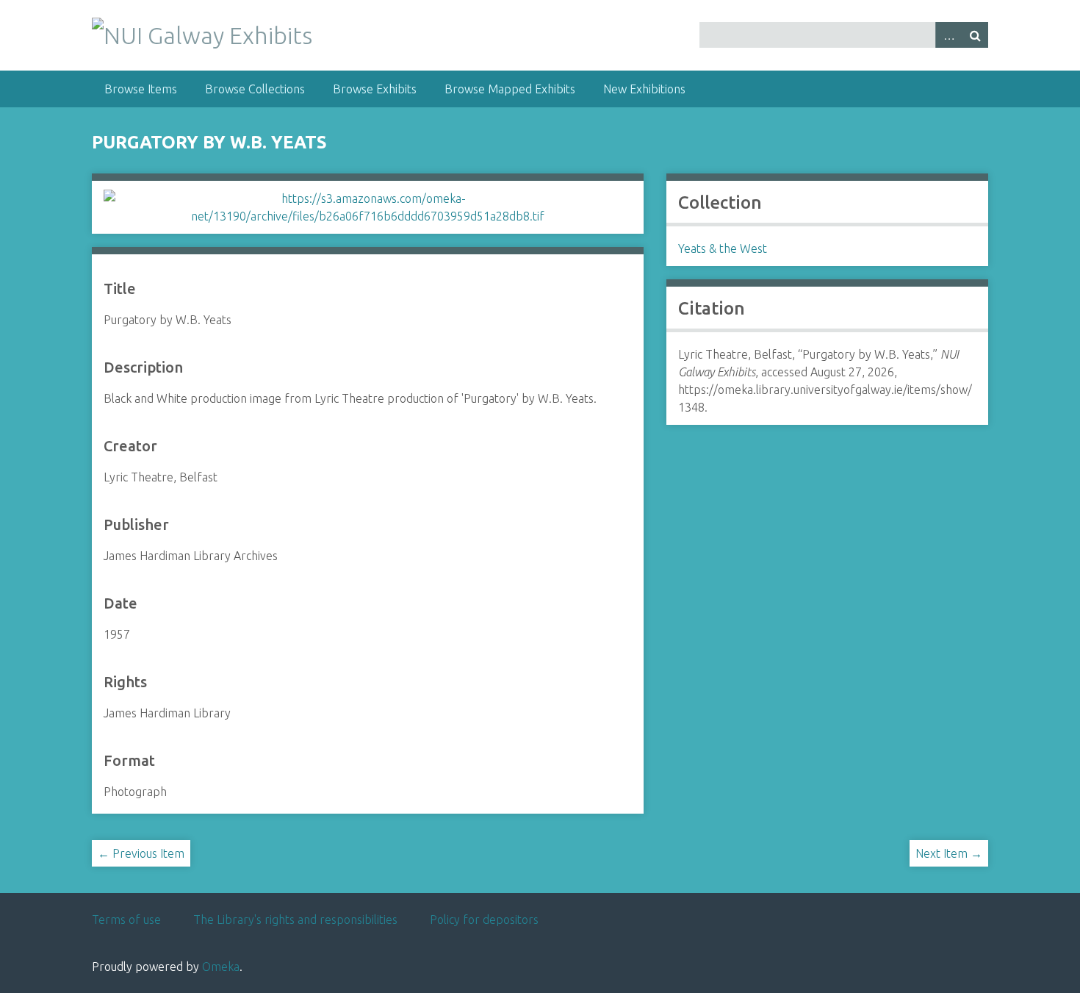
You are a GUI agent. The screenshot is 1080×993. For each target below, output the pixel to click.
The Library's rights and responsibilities (295, 919)
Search (975, 35)
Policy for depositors (484, 919)
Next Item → (948, 853)
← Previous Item (141, 853)
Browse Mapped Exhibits (509, 89)
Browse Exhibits (375, 89)
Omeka (221, 966)
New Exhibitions (644, 89)
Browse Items (140, 89)
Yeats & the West (722, 248)
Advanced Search (948, 35)
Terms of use (126, 919)
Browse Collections (255, 89)
